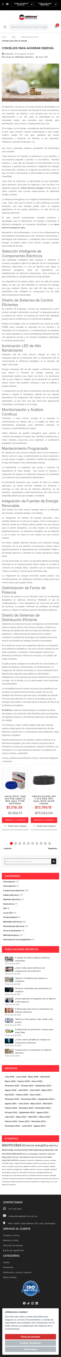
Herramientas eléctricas (13, 926)
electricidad (11, 1145)
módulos (46, 1175)
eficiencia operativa (25, 1163)
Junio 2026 (21, 1077)
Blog (13, 37)
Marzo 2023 (44, 1117)
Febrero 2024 (11, 1108)
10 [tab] (49, 843)
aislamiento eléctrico (30, 1166)
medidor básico (45, 1181)
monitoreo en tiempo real (40, 1163)
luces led (42, 1157)
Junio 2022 (27, 1126)
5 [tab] (28, 843)
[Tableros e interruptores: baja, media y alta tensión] (9, 1020)
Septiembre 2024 (46, 1099)
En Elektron (7, 710)
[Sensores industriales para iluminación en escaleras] (9, 990)
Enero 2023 (24, 1121)
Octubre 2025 (27, 1085)
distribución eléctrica (9, 1184)
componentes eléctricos (20, 1175)
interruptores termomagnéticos (17, 939)
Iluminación (8, 1267)
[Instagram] (32, 1303)
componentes (18, 1166)
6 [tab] (32, 843)
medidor (53, 1160)
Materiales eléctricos (29, 37)
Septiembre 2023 (27, 1112)
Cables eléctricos (11, 895)
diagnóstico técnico (10, 1157)
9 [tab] (45, 843)
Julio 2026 (9, 1077)
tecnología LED (7, 1175)
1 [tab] (11, 843)
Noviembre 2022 (12, 1126)
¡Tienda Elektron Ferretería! (44, 4)
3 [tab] (19, 843)
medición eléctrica (47, 1154)
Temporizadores (10, 917)
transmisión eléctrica (36, 1175)
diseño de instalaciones (14, 1169)
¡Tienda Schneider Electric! (21, 4)
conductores (21, 1149)
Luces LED (7, 913)
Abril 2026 (44, 1077)
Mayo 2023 (21, 1117)
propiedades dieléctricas (44, 1172)
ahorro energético (30, 1154)
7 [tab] (36, 843)
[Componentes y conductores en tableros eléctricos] (9, 1051)
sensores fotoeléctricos (32, 1181)
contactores (6, 1181)
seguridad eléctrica (10, 1160)
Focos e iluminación (12, 930)
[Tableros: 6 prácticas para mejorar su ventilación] (9, 979)
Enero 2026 (37, 1081)
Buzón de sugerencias (13, 1250)
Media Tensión (10, 1277)
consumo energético (43, 1169)
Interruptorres (9, 886)
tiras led (33, 1157)
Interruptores (9, 881)
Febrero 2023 (11, 1121)
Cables (6, 1262)
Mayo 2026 (33, 1077)
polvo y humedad (7, 1166)
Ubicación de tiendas (13, 1245)
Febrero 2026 (23, 1081)
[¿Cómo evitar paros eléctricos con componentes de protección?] (9, 969)
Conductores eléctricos (13, 890)
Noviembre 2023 (42, 1108)
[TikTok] (28, 1303)
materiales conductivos (26, 1160)
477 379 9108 (14, 1209)
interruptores (35, 1149)
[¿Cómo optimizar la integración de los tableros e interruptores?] (9, 1000)
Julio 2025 (23, 1090)
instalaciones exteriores (42, 1160)
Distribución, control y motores (17, 1272)
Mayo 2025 (47, 1090)
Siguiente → (53, 848)
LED (5, 908)
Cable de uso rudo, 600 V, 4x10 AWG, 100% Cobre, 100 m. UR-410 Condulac (44, 800)
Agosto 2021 (39, 1126)
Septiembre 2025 (43, 1085)
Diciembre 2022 (38, 1121)
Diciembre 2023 (26, 1108)
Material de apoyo (11, 935)
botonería (17, 1153)
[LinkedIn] (37, 1303)
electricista (7, 1149)
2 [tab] (15, 843)
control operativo (43, 1166)
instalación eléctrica (29, 1169)
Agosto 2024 (10, 1103)
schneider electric (8, 1163)
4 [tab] (24, 843)
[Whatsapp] (3, 4)
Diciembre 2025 (12, 1085)
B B (46, 57)
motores (52, 1163)
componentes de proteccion (49, 1178)
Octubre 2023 (11, 1112)
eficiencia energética (35, 1145)
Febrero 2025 (22, 1095)
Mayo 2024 (36, 1103)
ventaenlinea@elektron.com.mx (23, 1216)
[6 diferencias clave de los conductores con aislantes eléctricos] (9, 1010)
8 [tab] (41, 843)
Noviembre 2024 (28, 1099)
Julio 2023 (9, 1117)
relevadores (24, 1157)
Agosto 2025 (10, 1090)
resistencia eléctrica (17, 1181)
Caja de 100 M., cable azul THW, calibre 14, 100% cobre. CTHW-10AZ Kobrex (15, 800)
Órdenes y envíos (11, 1235)
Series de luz (8, 904)
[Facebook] (24, 1303)
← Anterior (7, 848)
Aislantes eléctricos (12, 899)
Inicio (4, 37)
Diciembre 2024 (12, 1099)
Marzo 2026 (10, 1081)
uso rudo (54, 1181)
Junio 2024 (23, 1103)
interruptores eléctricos (27, 1172)
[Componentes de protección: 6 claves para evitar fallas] (9, 1031)
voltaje (16, 1163)
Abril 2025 (9, 1095)
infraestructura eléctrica (18, 1178)
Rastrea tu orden (11, 1240)
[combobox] (28, 27)
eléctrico (53, 1145)
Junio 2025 (35, 1090)
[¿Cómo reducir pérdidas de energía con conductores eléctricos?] (9, 1041)
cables (49, 1157)
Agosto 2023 (42, 1112)
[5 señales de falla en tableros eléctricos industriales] (9, 959)
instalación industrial (32, 1178)
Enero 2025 (35, 1095)
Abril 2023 (32, 1117)
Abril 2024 (47, 1103)
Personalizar (30, 1349)
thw (18, 1172)
